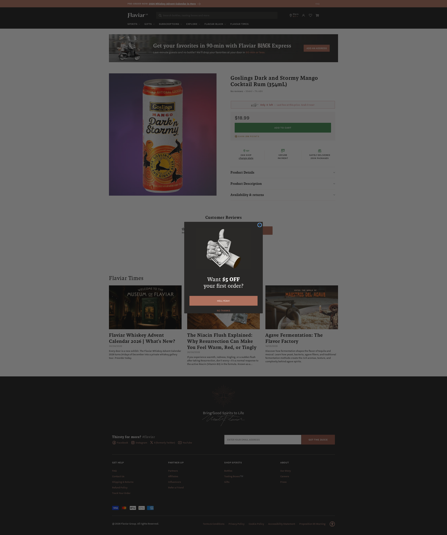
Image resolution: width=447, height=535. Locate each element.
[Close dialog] (259, 225)
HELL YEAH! (223, 300)
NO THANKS (223, 310)
